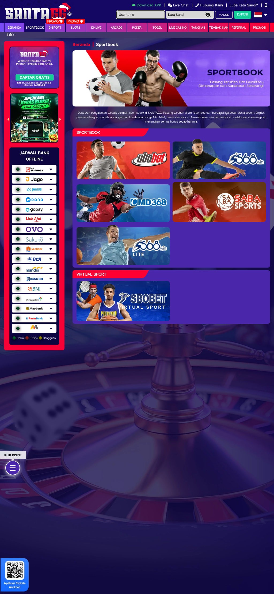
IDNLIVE (96, 28)
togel (157, 28)
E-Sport (55, 28)
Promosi (259, 28)
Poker (137, 28)
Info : (11, 34)
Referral (239, 28)
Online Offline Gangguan (36, 338)
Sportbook (35, 28)
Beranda (14, 28)
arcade (116, 28)
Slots (75, 28)
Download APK (149, 5)
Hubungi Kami (211, 5)
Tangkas (198, 28)
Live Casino (178, 28)
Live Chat (180, 5)
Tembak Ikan (219, 28)
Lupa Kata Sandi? (244, 5)
